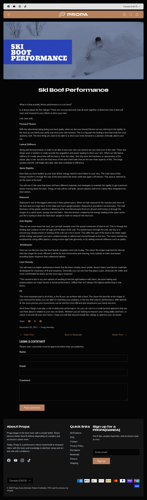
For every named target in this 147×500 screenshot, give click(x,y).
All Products (75, 433)
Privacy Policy (77, 446)
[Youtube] (14, 6)
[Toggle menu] (10, 14)
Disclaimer (75, 450)
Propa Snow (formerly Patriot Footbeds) (29, 488)
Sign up (101, 461)
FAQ (72, 437)
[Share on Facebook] (29, 321)
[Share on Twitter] (35, 321)
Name (23, 352)
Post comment (32, 407)
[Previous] (48, 6)
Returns (74, 459)
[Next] (99, 6)
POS (50, 488)
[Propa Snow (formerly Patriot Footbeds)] (73, 14)
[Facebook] (8, 6)
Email (23, 366)
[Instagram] (20, 6)
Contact (73, 441)
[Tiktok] (25, 6)
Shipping (74, 463)
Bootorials (74, 454)
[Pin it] (40, 321)
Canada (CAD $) (130, 6)
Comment (25, 380)
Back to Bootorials (73, 334)
